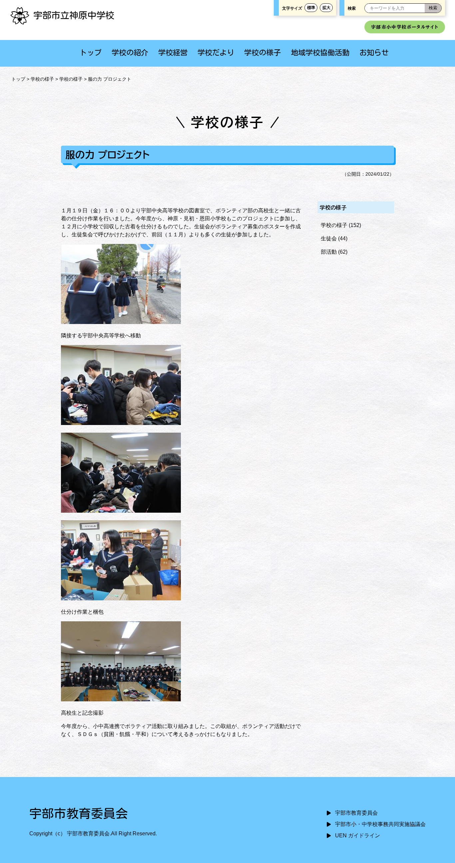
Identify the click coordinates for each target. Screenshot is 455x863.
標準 (311, 7)
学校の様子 (262, 52)
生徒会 (329, 238)
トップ (91, 52)
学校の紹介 (130, 52)
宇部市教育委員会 (356, 813)
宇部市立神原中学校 (73, 15)
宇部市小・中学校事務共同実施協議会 (380, 824)
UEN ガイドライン (357, 835)
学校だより (216, 52)
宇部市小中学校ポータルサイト (404, 27)
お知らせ (374, 52)
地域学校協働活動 (320, 52)
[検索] (433, 8)
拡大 (326, 7)
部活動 (329, 252)
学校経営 (173, 52)
